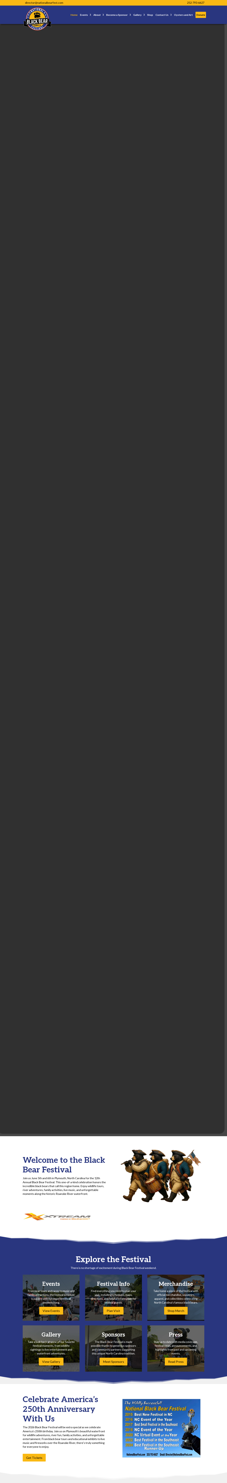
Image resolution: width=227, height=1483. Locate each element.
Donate (200, 14)
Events (84, 14)
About (97, 14)
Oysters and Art (183, 14)
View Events (51, 1311)
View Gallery (51, 1361)
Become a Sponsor (117, 14)
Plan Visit (113, 1311)
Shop (150, 14)
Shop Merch (176, 1311)
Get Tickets (34, 1457)
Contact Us (162, 14)
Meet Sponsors (113, 1361)
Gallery (137, 14)
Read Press (176, 1361)
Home (74, 14)
